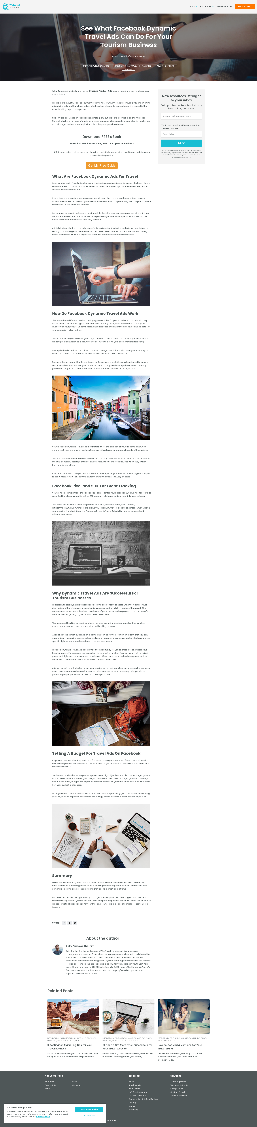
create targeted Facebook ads (67, 903)
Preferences (89, 1116)
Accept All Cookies (89, 1109)
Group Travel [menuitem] (176, 1088)
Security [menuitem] (132, 1102)
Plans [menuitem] (131, 1081)
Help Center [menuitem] (134, 1088)
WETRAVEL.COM (224, 6)
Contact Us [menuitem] (50, 1085)
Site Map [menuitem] (75, 1085)
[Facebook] (64, 923)
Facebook (83, 117)
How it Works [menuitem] (134, 1085)
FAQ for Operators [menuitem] (137, 1092)
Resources (206, 6)
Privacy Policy (43, 1116)
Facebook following (111, 228)
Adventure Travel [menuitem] (178, 1095)
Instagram (98, 117)
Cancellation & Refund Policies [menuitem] (143, 1099)
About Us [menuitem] (49, 1081)
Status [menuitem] (131, 1106)
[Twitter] (69, 923)
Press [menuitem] (74, 1081)
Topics (191, 6)
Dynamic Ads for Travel (119, 102)
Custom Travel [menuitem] (177, 1092)
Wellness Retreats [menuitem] (179, 1085)
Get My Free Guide (101, 165)
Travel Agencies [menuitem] (178, 1081)
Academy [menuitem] (133, 1109)
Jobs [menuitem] (47, 1088)
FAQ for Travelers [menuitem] (137, 1095)
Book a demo (245, 6)
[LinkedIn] (75, 923)
